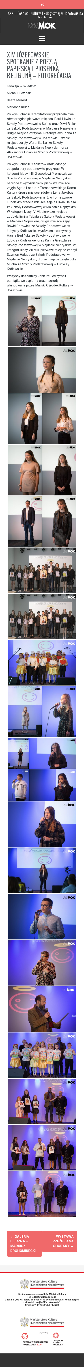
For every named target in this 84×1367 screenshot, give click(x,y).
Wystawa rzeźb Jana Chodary (63, 1241)
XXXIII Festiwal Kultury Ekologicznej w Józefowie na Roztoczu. (45, 15)
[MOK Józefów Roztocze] (42, 25)
